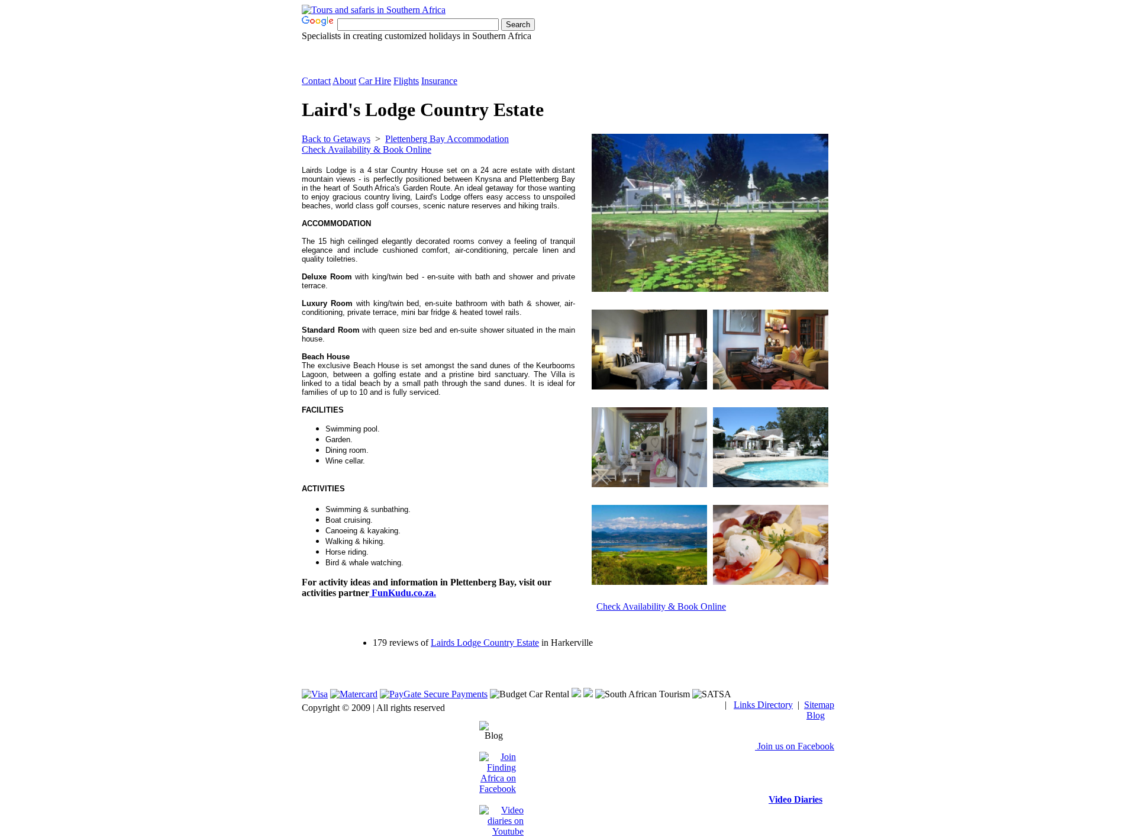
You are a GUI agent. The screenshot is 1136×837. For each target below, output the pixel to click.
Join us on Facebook (794, 746)
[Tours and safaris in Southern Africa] (374, 10)
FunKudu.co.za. (402, 593)
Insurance (439, 81)
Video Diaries (795, 799)
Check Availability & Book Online (366, 149)
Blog (815, 715)
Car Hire (375, 81)
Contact (316, 81)
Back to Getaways (336, 139)
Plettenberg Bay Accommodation (447, 139)
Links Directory (763, 705)
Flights (406, 81)
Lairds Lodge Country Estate (485, 643)
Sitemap (819, 705)
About (344, 81)
